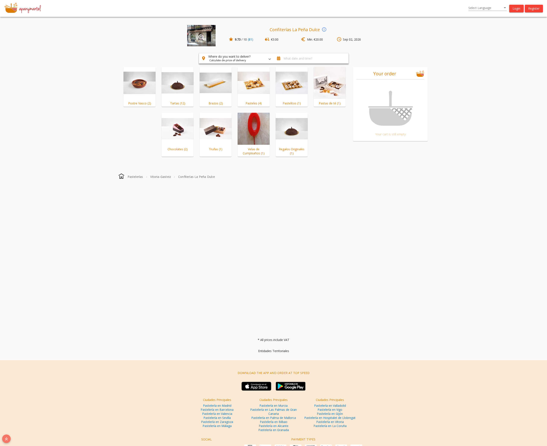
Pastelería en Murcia (273, 406)
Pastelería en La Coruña (330, 426)
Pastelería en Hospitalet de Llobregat (330, 418)
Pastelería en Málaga (217, 426)
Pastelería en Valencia (217, 414)
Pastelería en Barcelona (217, 410)
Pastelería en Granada (273, 430)
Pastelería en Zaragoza (217, 422)
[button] (516, 8)
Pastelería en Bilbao (273, 422)
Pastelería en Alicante (273, 426)
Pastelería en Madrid (217, 406)
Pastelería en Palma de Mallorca (273, 418)
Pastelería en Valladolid (330, 406)
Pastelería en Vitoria (330, 422)
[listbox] (487, 8)
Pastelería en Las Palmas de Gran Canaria (273, 412)
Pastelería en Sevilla (217, 418)
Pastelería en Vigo (330, 410)
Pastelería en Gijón (330, 414)
